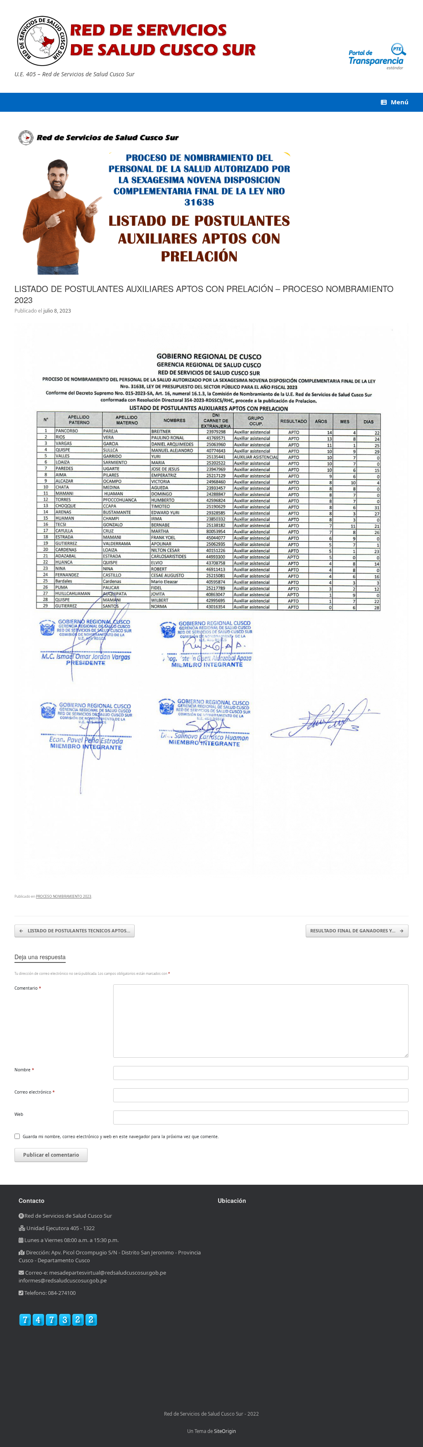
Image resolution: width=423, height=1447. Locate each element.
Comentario (27, 988)
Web (18, 1114)
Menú (400, 102)
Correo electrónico (34, 1092)
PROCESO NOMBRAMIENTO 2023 (63, 896)
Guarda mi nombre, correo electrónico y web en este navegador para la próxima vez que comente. (121, 1136)
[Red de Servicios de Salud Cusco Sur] (138, 41)
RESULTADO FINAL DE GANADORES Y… (357, 930)
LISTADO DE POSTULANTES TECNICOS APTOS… (74, 930)
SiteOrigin (225, 1431)
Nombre (24, 1070)
